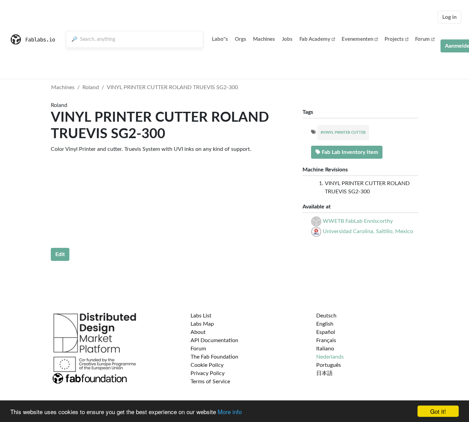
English (324, 324)
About (198, 332)
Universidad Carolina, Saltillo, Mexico (368, 231)
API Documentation (214, 340)
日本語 (324, 373)
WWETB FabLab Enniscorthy (358, 221)
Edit (60, 254)
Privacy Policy (208, 373)
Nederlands (330, 357)
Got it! (438, 411)
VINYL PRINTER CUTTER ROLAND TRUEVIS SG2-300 (172, 87)
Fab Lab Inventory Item (349, 152)
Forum (422, 39)
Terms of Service (210, 381)
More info (230, 411)
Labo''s (220, 39)
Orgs (240, 39)
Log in (449, 17)
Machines (264, 39)
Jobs (287, 39)
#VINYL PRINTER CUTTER (343, 132)
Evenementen (357, 39)
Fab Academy (314, 39)
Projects (394, 39)
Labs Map (202, 324)
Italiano (325, 348)
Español (325, 332)
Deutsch (326, 315)
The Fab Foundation (214, 357)
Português (328, 365)
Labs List (201, 315)
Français (326, 340)
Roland (90, 87)
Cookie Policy (207, 365)
